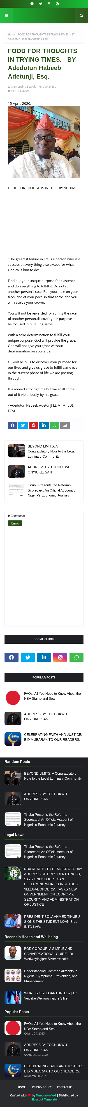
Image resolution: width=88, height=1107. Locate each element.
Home (12, 34)
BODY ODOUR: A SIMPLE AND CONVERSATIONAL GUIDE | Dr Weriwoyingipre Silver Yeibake (48, 954)
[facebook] (32, 4)
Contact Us (64, 1087)
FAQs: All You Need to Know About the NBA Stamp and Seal (52, 696)
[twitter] (40, 4)
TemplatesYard (46, 1095)
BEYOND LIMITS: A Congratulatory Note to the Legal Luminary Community (51, 451)
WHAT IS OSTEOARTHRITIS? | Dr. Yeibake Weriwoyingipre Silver (50, 995)
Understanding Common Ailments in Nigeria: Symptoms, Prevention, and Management (50, 976)
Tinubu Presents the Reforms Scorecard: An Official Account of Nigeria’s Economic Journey (52, 490)
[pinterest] (57, 4)
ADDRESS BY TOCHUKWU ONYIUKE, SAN (49, 469)
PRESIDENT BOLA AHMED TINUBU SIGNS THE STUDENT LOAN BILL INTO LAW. (52, 922)
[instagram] (48, 4)
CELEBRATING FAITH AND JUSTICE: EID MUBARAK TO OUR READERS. (53, 737)
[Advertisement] (44, 226)
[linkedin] (44, 657)
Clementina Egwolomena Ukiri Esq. (34, 86)
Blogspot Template (44, 1099)
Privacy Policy (41, 1087)
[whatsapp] (76, 657)
